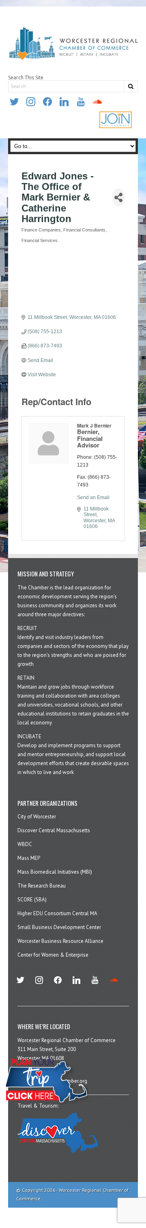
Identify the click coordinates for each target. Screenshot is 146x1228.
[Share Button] (118, 197)
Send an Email (93, 497)
